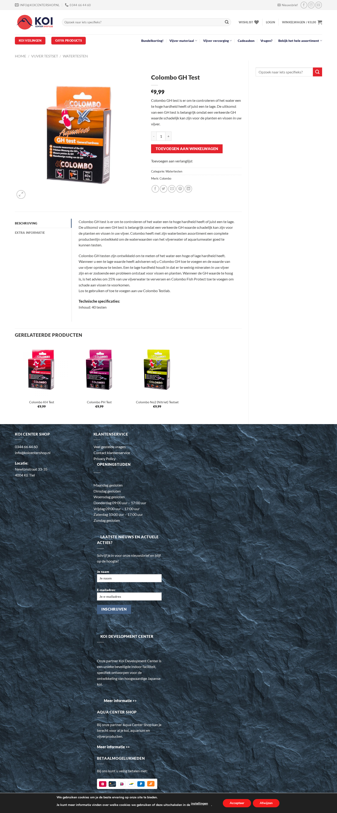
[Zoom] (21, 194)
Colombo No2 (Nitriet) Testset (157, 402)
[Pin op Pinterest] (180, 189)
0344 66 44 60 (26, 446)
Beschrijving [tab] (26, 223)
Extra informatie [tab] (30, 232)
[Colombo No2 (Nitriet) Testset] (157, 370)
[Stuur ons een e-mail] (318, 5)
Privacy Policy (105, 458)
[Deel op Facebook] (155, 189)
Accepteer (237, 803)
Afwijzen (266, 803)
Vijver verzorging (216, 41)
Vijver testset (44, 56)
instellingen (199, 803)
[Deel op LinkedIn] (188, 189)
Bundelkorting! (152, 41)
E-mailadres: (106, 590)
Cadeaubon (246, 41)
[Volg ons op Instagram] (311, 5)
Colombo (165, 178)
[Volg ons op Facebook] (304, 5)
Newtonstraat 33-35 (31, 469)
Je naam (103, 571)
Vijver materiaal (181, 41)
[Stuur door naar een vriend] (172, 189)
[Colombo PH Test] (99, 370)
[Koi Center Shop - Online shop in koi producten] (35, 22)
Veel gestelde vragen (110, 446)
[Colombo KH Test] (41, 370)
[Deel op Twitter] (163, 189)
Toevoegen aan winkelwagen (187, 149)
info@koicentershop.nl (32, 452)
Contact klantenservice (112, 452)
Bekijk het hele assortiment (298, 41)
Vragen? (266, 41)
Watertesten (75, 56)
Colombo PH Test (99, 402)
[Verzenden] (227, 22)
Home (20, 56)
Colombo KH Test (41, 402)
